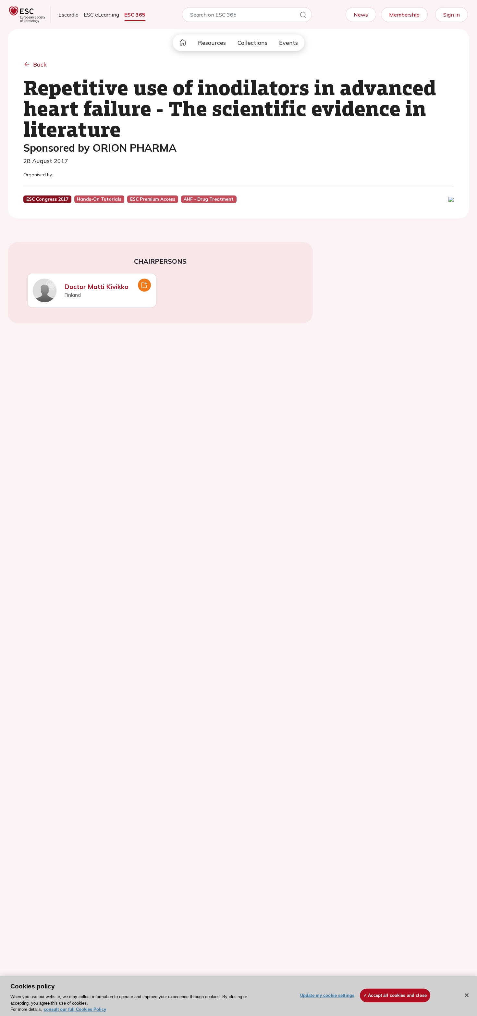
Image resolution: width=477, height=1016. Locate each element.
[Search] (303, 16)
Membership (404, 14)
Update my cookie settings (327, 995)
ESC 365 (134, 14)
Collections (252, 42)
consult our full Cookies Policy (75, 1009)
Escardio (68, 14)
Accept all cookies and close (397, 995)
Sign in (451, 14)
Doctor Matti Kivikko (96, 286)
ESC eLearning (101, 14)
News (361, 14)
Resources (212, 42)
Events (288, 42)
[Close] (466, 995)
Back (40, 64)
